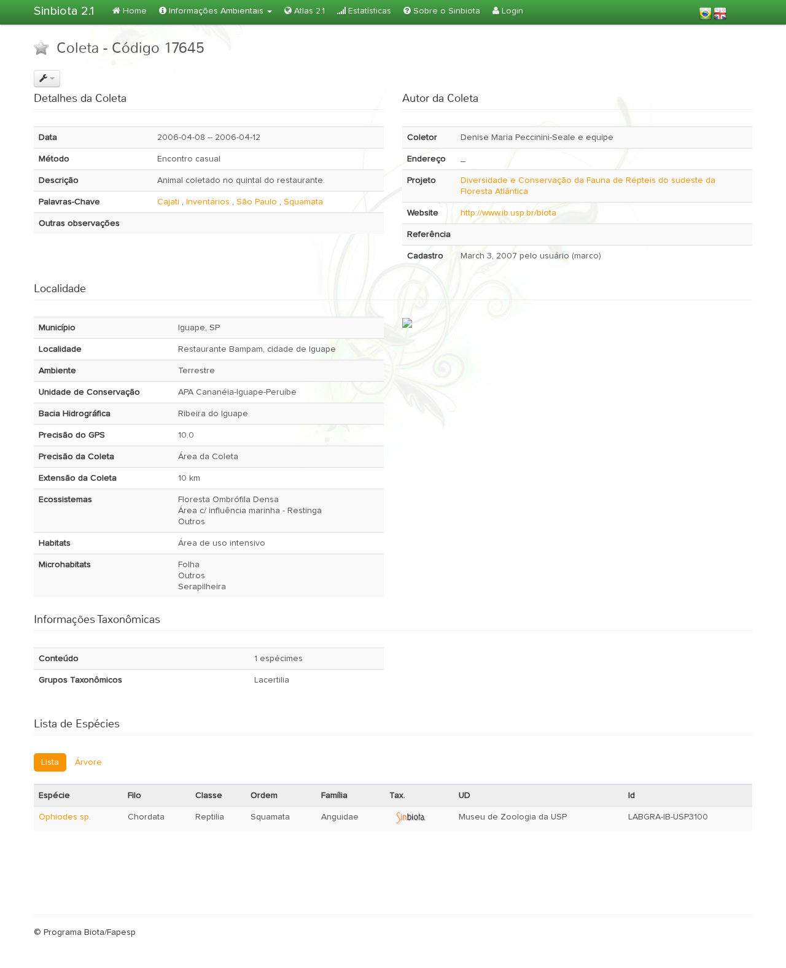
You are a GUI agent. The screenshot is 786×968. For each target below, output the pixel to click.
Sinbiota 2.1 (64, 11)
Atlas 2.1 (308, 11)
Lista (50, 762)
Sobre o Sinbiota (445, 11)
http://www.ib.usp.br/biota (508, 213)
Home (133, 11)
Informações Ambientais (216, 11)
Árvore (88, 762)
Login (511, 11)
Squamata (303, 202)
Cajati (168, 202)
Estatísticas (368, 11)
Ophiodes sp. (65, 817)
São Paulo (256, 202)
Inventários (208, 202)
